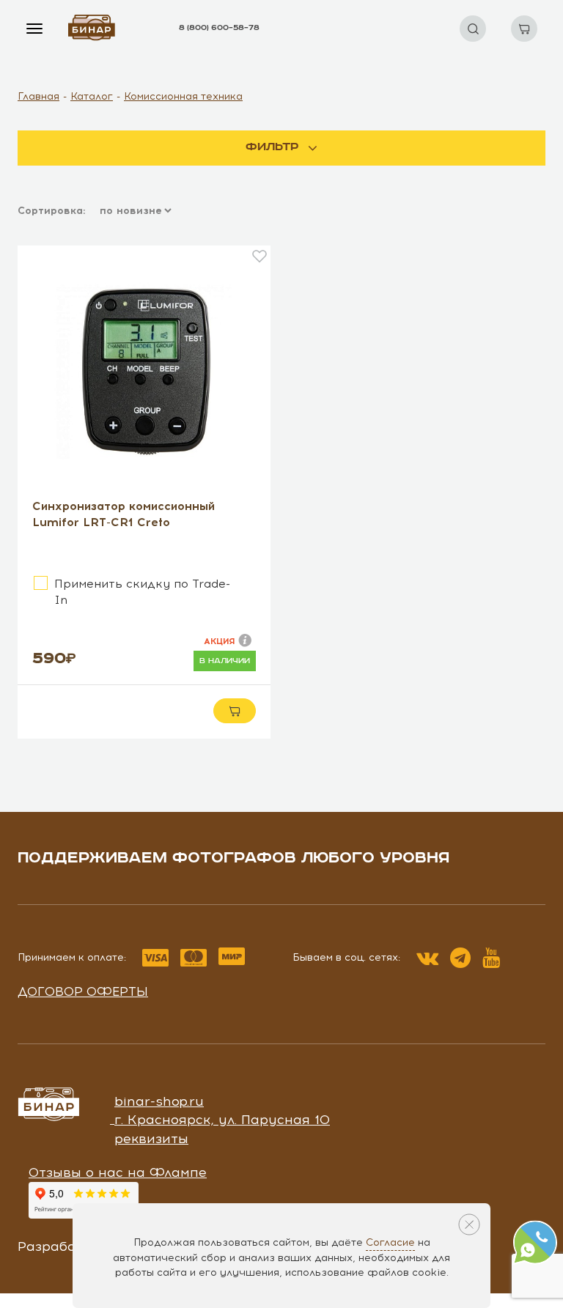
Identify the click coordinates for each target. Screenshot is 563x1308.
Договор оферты (83, 991)
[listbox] (134, 211)
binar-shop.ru (159, 1101)
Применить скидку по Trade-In (142, 592)
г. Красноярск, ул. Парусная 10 (222, 1120)
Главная (38, 96)
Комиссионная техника (183, 96)
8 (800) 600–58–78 (219, 27)
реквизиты (151, 1139)
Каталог (91, 96)
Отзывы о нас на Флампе (118, 1172)
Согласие (390, 1242)
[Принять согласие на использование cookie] (469, 1224)
